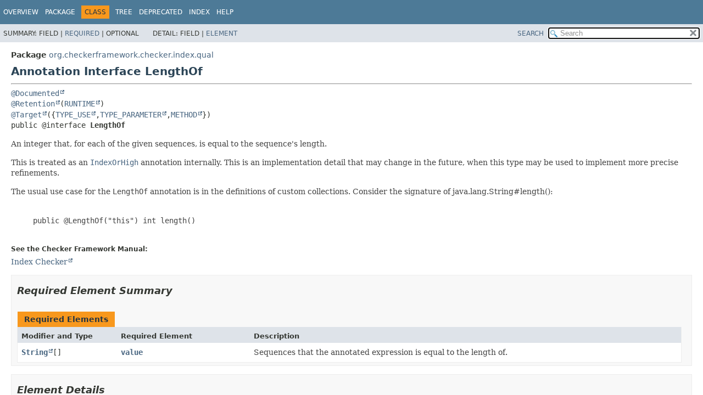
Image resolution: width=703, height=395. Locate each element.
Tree (123, 12)
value (132, 352)
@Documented (35, 93)
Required (82, 33)
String (34, 352)
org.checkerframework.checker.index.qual (131, 54)
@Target (26, 114)
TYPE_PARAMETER (130, 114)
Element (221, 33)
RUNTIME (79, 103)
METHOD (184, 114)
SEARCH (530, 33)
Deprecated (160, 12)
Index (199, 12)
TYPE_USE (73, 114)
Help (224, 12)
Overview (20, 12)
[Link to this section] (180, 290)
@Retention (33, 103)
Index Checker (39, 261)
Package (60, 12)
